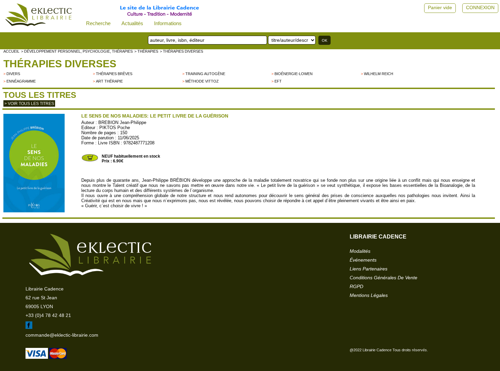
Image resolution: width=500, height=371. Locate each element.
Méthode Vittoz (202, 81)
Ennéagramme (21, 81)
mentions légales (369, 295)
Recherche (98, 23)
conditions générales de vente (383, 277)
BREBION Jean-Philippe (122, 122)
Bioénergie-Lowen (293, 74)
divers (13, 74)
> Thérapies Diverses (181, 51)
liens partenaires (368, 268)
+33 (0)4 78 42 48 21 (48, 315)
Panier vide (440, 7)
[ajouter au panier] (89, 161)
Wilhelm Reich (378, 74)
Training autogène (205, 74)
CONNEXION (480, 7)
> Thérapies (146, 51)
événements (363, 260)
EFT (278, 81)
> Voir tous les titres (29, 103)
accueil (11, 51)
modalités (360, 251)
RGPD (356, 286)
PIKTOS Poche (114, 127)
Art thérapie (109, 81)
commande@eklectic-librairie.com (62, 335)
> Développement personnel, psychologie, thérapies (77, 51)
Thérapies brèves (114, 74)
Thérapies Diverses (59, 63)
